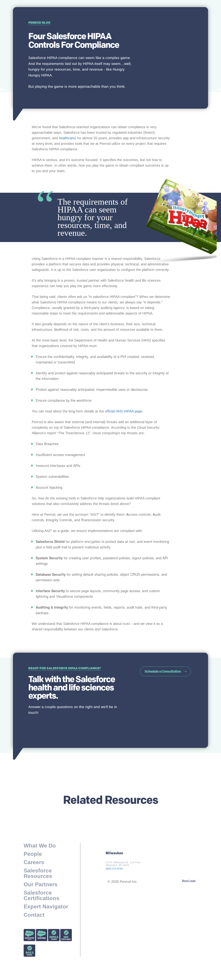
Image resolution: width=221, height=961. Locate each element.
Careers (34, 862)
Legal (192, 880)
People (33, 854)
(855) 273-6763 (114, 868)
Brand (185, 880)
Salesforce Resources (38, 873)
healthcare (67, 138)
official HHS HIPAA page (123, 411)
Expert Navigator (46, 906)
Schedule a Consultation (163, 671)
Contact (34, 915)
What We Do (40, 846)
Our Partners (40, 884)
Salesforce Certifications (41, 895)
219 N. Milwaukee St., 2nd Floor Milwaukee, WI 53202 (123, 864)
